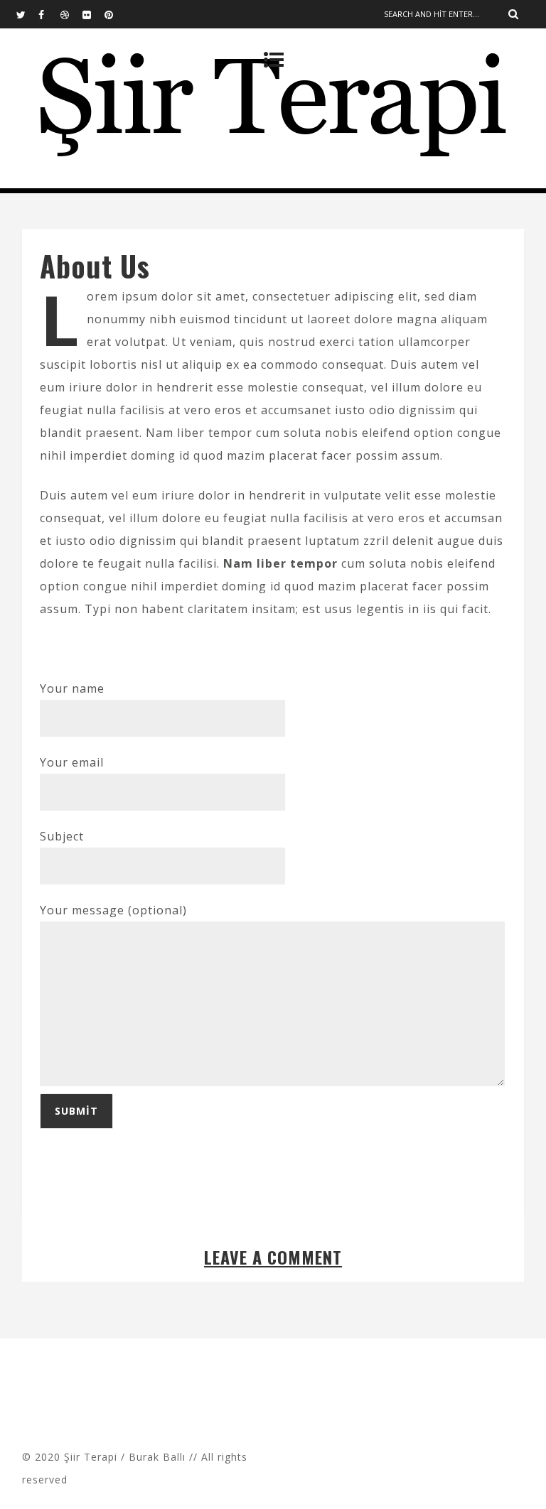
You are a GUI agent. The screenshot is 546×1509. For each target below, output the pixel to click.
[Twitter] (27, 14)
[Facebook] (49, 14)
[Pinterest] (115, 14)
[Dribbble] (71, 14)
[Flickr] (93, 14)
